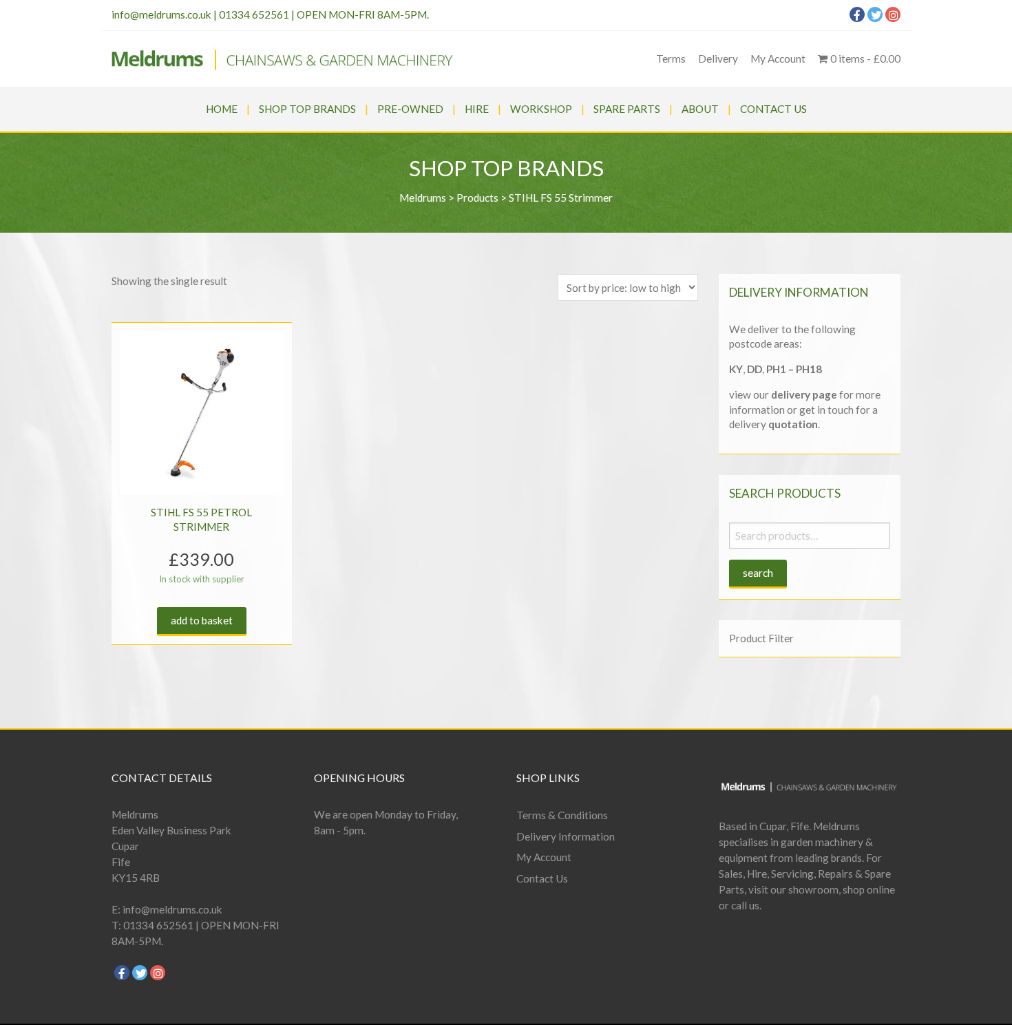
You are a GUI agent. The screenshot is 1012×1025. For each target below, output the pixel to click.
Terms (671, 58)
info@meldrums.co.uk (161, 14)
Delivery (718, 58)
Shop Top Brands (307, 109)
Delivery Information (565, 836)
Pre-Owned (410, 109)
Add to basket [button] (202, 620)
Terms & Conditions (562, 815)
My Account (777, 58)
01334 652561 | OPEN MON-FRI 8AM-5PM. (324, 14)
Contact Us (773, 109)
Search (758, 573)
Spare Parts (626, 109)
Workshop (541, 109)
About (700, 109)
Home (222, 109)
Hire (477, 109)
